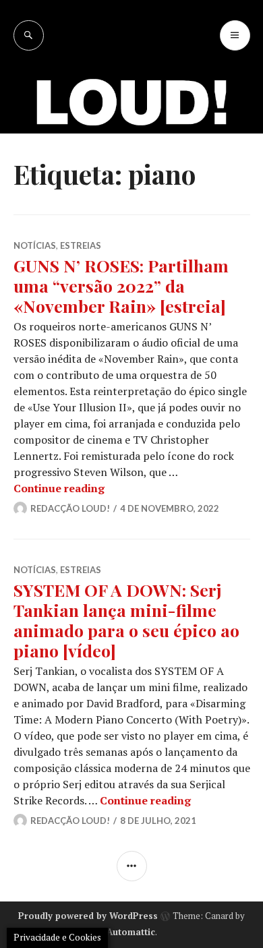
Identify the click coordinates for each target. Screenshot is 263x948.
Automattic (131, 932)
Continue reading (59, 488)
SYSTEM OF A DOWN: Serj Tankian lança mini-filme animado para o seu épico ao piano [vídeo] (126, 620)
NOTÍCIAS (34, 569)
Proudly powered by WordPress (88, 916)
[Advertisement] (131, 188)
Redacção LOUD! (70, 508)
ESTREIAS (80, 569)
